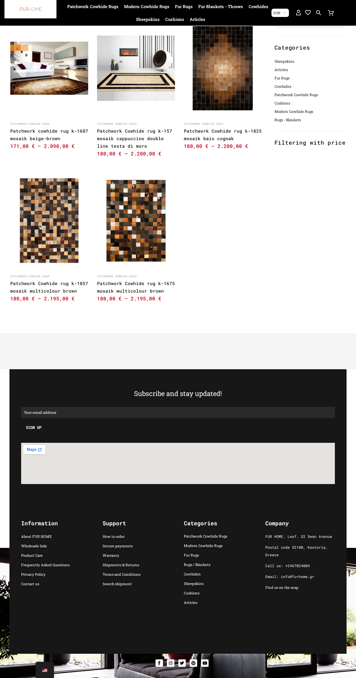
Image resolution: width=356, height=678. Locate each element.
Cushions (174, 19)
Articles (197, 19)
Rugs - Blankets (288, 119)
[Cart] (331, 12)
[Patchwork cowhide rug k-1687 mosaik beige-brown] (49, 68)
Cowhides (258, 6)
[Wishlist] (308, 12)
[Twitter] (182, 663)
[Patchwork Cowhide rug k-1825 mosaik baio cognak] (223, 68)
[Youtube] (205, 663)
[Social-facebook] (159, 663)
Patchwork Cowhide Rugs (92, 6)
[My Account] (298, 12)
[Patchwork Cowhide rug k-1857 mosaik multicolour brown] (49, 220)
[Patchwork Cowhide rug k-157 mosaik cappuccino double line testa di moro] (136, 68)
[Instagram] (170, 663)
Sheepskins (148, 19)
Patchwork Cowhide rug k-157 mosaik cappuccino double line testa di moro (134, 138)
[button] (318, 12)
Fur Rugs (184, 6)
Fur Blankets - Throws (220, 6)
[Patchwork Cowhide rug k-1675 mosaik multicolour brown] (136, 220)
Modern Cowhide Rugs (146, 6)
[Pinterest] (193, 663)
